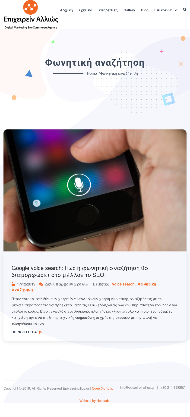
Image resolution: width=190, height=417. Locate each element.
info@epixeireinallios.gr (137, 387)
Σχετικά (86, 10)
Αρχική (66, 10)
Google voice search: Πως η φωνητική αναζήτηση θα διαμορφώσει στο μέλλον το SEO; (80, 271)
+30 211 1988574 (173, 387)
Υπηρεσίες (108, 10)
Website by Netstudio (95, 400)
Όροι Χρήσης (103, 388)
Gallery (129, 10)
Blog (145, 10)
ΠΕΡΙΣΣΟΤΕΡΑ (25, 331)
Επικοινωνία (166, 10)
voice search (123, 284)
